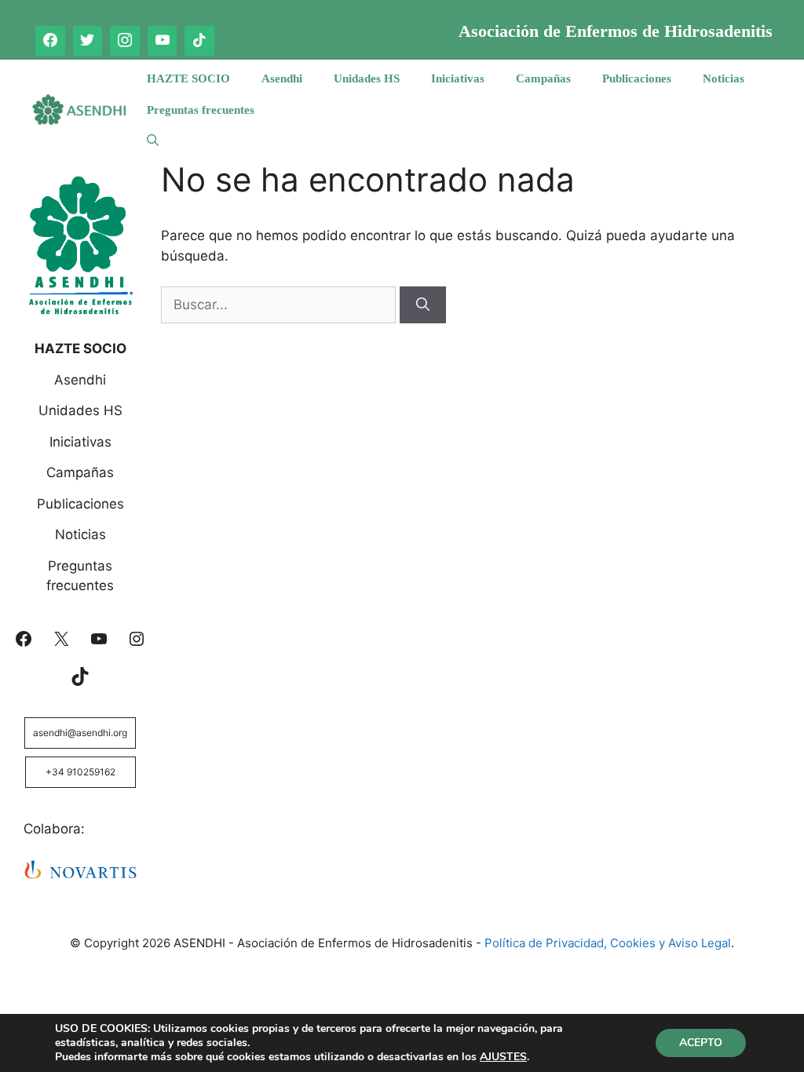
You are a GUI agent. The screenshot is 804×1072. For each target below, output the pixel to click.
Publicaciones (636, 78)
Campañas (543, 78)
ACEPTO (700, 1042)
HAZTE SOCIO (188, 78)
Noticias (723, 78)
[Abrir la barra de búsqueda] (152, 141)
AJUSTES (503, 1057)
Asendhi (281, 78)
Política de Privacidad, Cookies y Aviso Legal (607, 942)
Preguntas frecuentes (200, 110)
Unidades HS (367, 78)
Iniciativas (457, 78)
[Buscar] (423, 305)
